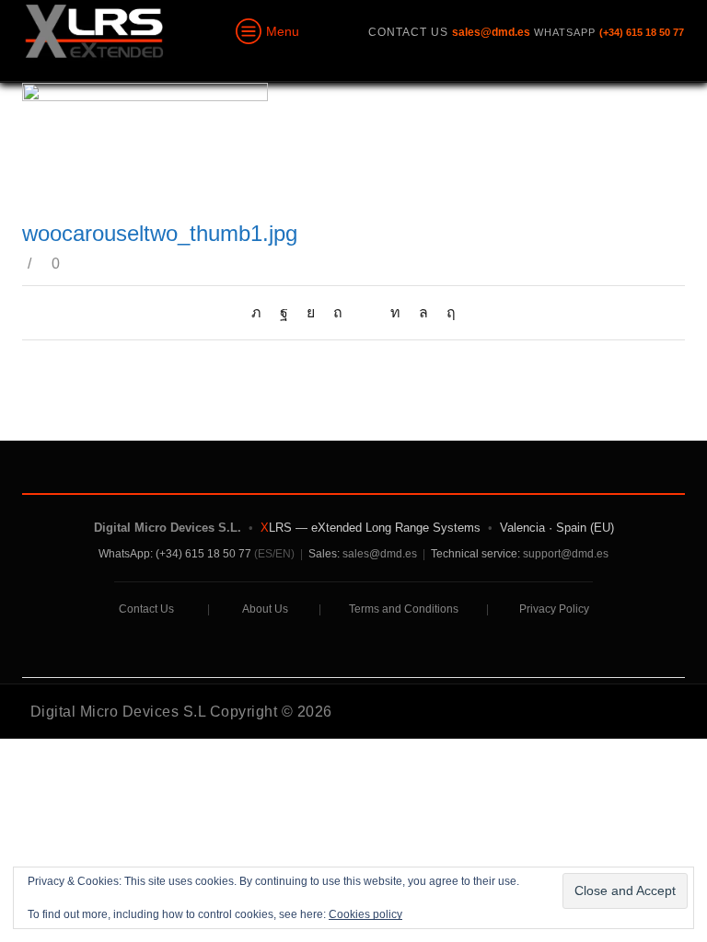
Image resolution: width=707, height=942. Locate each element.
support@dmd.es (565, 553)
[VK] (310, 312)
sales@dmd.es (379, 553)
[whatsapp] (423, 312)
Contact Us (146, 609)
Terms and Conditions (403, 609)
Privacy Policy (554, 609)
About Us (265, 609)
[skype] (446, 312)
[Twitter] (261, 312)
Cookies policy (365, 914)
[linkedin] (395, 312)
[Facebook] (284, 312)
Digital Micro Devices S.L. (167, 527)
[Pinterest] (338, 312)
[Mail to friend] (366, 312)
